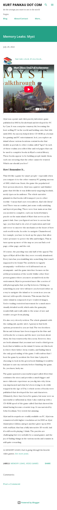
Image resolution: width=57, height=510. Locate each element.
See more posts (21, 453)
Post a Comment (11, 484)
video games (32, 463)
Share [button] (48, 463)
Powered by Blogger (30, 502)
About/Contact (21, 18)
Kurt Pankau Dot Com (22, 5)
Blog (5, 18)
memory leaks (18, 463)
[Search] (45, 4)
